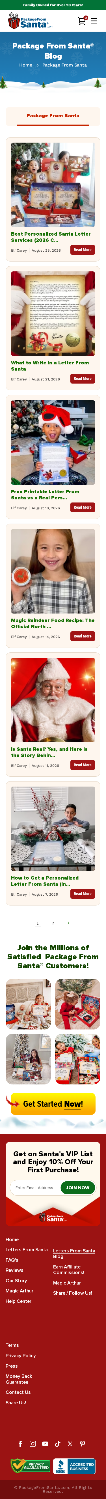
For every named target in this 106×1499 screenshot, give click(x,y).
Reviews (14, 1270)
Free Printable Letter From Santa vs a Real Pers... (45, 494)
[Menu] (94, 21)
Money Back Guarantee (19, 1379)
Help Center (18, 1301)
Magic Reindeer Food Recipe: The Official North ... (53, 623)
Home (25, 65)
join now (77, 1188)
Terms (12, 1345)
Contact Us (18, 1392)
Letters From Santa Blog (74, 1254)
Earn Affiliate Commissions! (68, 1270)
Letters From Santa (27, 1250)
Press (12, 1366)
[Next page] (68, 923)
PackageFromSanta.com (44, 1487)
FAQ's (12, 1260)
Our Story (16, 1281)
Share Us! (16, 1403)
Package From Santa (64, 65)
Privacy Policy (21, 1356)
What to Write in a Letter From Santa (50, 366)
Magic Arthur (19, 1291)
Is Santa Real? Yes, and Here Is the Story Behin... (49, 752)
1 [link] (38, 923)
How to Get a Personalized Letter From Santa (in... (45, 881)
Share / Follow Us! (72, 1293)
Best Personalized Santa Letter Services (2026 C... (51, 237)
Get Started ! (53, 1104)
